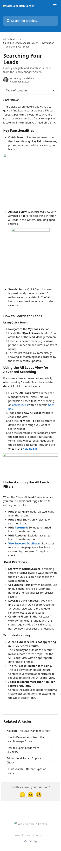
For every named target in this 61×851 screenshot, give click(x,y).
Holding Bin (30, 448)
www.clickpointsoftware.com (30, 835)
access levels (20, 405)
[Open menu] (55, 6)
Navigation (48, 42)
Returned (21, 527)
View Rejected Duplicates (24, 543)
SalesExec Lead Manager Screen (20, 42)
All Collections (11, 39)
